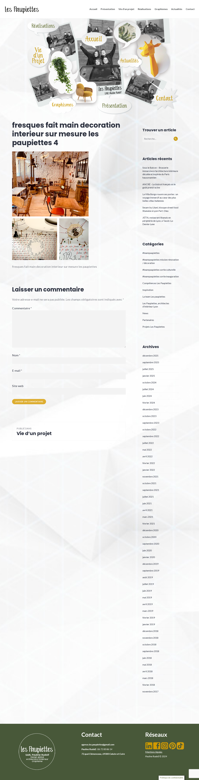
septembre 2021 (150, 490)
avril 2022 (147, 456)
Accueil (93, 9)
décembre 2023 (150, 409)
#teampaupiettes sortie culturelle (159, 269)
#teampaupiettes (151, 252)
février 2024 (148, 402)
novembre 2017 (150, 691)
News (145, 313)
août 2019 (147, 577)
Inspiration (147, 289)
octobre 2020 (149, 537)
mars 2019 (147, 610)
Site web (17, 386)
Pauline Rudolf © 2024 (156, 756)
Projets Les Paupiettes (153, 326)
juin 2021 (147, 503)
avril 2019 (147, 604)
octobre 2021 (149, 483)
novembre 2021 (150, 476)
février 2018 (148, 684)
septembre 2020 (150, 543)
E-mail (17, 370)
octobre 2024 (149, 382)
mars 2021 (147, 516)
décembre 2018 (150, 631)
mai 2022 (147, 449)
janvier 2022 (148, 469)
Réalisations (144, 9)
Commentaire (22, 308)
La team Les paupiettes (153, 296)
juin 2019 (147, 590)
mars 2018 (147, 678)
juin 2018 (147, 657)
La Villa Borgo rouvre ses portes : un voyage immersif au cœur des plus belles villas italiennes (160, 197)
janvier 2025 (148, 375)
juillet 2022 (148, 442)
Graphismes (161, 9)
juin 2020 (147, 550)
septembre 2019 (150, 570)
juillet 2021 (148, 496)
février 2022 (148, 463)
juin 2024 (147, 395)
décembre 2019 (150, 563)
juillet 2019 (148, 584)
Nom (16, 355)
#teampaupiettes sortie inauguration (160, 276)
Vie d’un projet (126, 9)
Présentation (108, 9)
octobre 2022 (149, 429)
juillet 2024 (148, 389)
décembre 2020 (150, 530)
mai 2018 (147, 664)
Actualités (176, 9)
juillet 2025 (148, 369)
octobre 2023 (149, 416)
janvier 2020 (148, 557)
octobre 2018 (149, 644)
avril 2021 (147, 510)
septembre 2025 (150, 362)
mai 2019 (147, 597)
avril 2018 (147, 671)
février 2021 (148, 523)
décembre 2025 (150, 355)
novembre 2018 (150, 637)
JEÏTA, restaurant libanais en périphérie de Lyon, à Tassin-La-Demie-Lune (158, 220)
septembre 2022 (150, 436)
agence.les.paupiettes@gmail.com (97, 744)
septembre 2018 (150, 651)
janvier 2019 (148, 624)
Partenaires (148, 320)
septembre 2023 (150, 422)
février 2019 (148, 617)
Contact (190, 9)
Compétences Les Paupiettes (156, 283)
